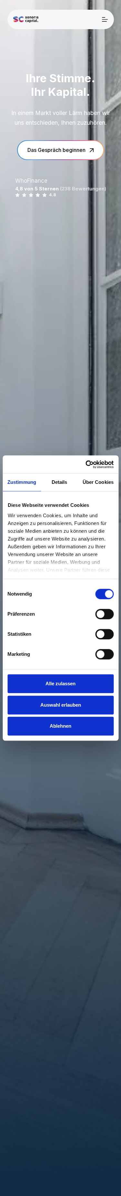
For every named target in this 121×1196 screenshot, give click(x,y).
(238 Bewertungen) (83, 189)
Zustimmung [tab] (21, 482)
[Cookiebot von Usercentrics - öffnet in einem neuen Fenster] (86, 464)
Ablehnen (60, 726)
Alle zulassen (60, 683)
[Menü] (105, 19)
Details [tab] (59, 482)
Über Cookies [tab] (98, 482)
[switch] (104, 614)
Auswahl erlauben (60, 705)
